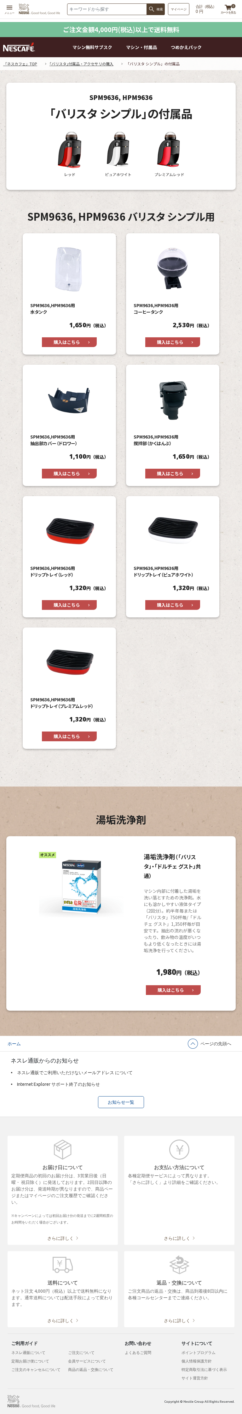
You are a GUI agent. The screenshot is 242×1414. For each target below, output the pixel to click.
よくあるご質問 (138, 1352)
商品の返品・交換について (90, 1369)
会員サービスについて (87, 1361)
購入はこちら (67, 342)
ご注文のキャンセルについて (35, 1369)
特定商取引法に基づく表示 (204, 1369)
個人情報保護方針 (197, 1361)
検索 (160, 9)
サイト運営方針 (195, 1378)
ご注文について (81, 1352)
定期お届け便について (30, 1361)
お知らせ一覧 (121, 1102)
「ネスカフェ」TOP (20, 63)
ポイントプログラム (199, 1352)
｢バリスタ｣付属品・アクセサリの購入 (81, 63)
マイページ (179, 9)
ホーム (14, 1043)
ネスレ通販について (28, 1352)
